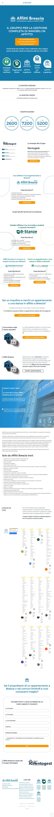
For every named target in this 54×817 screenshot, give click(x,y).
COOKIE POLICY (31, 806)
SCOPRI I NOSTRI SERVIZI (33, 371)
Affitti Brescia (22, 782)
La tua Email (9, 714)
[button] (2, 2)
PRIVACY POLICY (22, 806)
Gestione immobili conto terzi (26, 790)
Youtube (38, 789)
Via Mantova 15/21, (6, 783)
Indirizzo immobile (11, 732)
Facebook (39, 786)
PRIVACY (7, 739)
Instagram (39, 787)
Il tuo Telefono (10, 720)
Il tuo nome (9, 708)
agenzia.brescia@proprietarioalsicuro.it (11, 788)
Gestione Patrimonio (24, 792)
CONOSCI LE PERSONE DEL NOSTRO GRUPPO (13, 399)
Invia (27, 746)
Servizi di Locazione (23, 785)
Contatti (21, 796)
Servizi (30, 784)
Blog (31, 795)
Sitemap (32, 798)
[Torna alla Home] (27, 2)
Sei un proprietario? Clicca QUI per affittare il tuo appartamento (27, 42)
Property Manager (29, 789)
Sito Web (38, 785)
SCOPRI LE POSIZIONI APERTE (34, 337)
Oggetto (8, 726)
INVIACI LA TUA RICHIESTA (27, 315)
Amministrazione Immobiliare (26, 793)
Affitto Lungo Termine (24, 795)
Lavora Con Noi (27, 796)
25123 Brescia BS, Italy (7, 785)
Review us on (12, 533)
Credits (27, 808)
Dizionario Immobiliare (24, 798)
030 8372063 (5, 787)
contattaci (34, 161)
